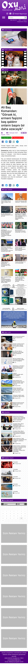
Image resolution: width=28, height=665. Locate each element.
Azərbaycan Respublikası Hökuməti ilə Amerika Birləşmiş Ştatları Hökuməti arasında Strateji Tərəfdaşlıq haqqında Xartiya (6, 233)
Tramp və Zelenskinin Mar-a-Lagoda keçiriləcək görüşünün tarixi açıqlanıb (20, 248)
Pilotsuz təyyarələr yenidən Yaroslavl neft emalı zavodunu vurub (18, 389)
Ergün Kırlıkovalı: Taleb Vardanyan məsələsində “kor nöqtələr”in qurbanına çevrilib (20, 440)
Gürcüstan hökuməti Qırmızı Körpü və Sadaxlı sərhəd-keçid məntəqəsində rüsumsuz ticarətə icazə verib (7, 249)
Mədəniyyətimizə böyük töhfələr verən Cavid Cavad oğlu (18, 404)
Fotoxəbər (15, 462)
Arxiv (25, 20)
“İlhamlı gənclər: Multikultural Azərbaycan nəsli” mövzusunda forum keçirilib (5, 264)
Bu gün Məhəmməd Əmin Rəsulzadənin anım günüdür (7, 215)
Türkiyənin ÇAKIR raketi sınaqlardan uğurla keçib (18, 396)
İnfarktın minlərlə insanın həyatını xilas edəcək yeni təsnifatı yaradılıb (18, 345)
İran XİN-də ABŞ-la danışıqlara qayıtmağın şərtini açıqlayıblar (18, 352)
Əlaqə (25, 21)
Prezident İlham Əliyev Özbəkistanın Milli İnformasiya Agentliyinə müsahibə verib (18, 425)
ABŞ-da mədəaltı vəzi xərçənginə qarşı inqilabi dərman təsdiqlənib (18, 359)
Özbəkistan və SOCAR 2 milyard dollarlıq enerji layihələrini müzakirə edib (18, 367)
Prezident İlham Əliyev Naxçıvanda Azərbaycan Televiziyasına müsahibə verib (19, 433)
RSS (22, 658)
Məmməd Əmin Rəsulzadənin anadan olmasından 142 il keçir (20, 231)
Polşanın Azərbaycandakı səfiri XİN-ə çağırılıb (18, 374)
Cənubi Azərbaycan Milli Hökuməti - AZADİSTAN (21, 201)
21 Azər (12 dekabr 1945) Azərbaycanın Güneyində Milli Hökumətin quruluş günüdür (20, 279)
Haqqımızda (20, 21)
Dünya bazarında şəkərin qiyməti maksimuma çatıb (19, 337)
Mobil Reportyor (21, 14)
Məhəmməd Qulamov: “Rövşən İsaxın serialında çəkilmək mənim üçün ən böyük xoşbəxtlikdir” (19, 418)
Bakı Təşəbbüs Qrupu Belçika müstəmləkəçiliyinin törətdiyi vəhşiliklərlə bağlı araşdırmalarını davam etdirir (6, 279)
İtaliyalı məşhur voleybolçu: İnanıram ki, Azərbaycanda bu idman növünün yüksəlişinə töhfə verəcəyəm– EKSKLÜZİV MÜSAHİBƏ (19, 448)
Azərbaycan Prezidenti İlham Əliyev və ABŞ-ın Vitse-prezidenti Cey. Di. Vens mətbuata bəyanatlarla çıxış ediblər (21, 216)
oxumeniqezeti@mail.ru (14, 660)
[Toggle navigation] (3, 17)
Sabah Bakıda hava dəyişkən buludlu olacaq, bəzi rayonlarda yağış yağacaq (18, 382)
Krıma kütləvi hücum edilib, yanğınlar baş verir (6, 202)
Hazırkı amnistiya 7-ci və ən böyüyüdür (20, 262)
